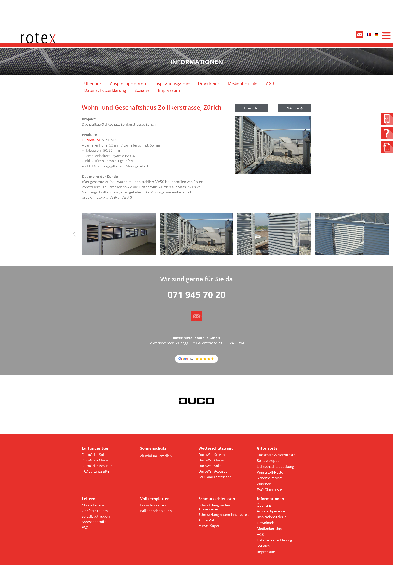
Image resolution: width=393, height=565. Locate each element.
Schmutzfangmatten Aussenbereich (214, 507)
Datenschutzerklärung (105, 90)
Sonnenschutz (153, 448)
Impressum (169, 90)
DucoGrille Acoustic (97, 466)
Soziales (142, 90)
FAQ (85, 527)
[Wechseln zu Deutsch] (377, 34)
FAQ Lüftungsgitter (96, 471)
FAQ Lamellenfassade (215, 477)
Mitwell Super (209, 525)
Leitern (88, 498)
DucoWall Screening (214, 454)
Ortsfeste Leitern (95, 511)
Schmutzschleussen (217, 498)
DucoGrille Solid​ (94, 454)
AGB (270, 83)
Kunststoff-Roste (270, 472)
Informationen (270, 498)
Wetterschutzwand (216, 448)
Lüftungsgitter (95, 448)
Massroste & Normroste (276, 454)
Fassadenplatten (153, 505)
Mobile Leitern (93, 505)
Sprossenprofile (94, 522)
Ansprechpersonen (128, 83)
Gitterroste (267, 448)
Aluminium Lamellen (156, 456)
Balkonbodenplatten (156, 511)
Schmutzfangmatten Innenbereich (225, 514)
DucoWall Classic (212, 460)
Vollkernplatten (155, 498)
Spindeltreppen (269, 460)
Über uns (93, 83)
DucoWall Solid (210, 466)
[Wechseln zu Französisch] (369, 34)
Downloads (208, 83)
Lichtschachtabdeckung (275, 466)
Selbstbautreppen (96, 516)
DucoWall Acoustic (213, 471)
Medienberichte (242, 83)
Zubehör (264, 484)
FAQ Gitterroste (269, 489)
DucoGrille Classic (96, 460)
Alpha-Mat (206, 520)
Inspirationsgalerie (172, 83)
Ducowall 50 (91, 140)
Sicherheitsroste (270, 478)
